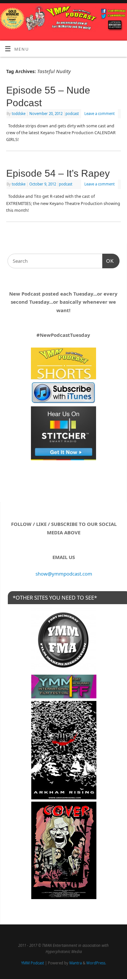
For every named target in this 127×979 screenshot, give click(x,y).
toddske (18, 113)
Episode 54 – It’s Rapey (58, 173)
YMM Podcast (32, 962)
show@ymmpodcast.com (63, 573)
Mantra (75, 962)
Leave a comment (99, 113)
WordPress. (96, 962)
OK (108, 261)
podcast (72, 113)
